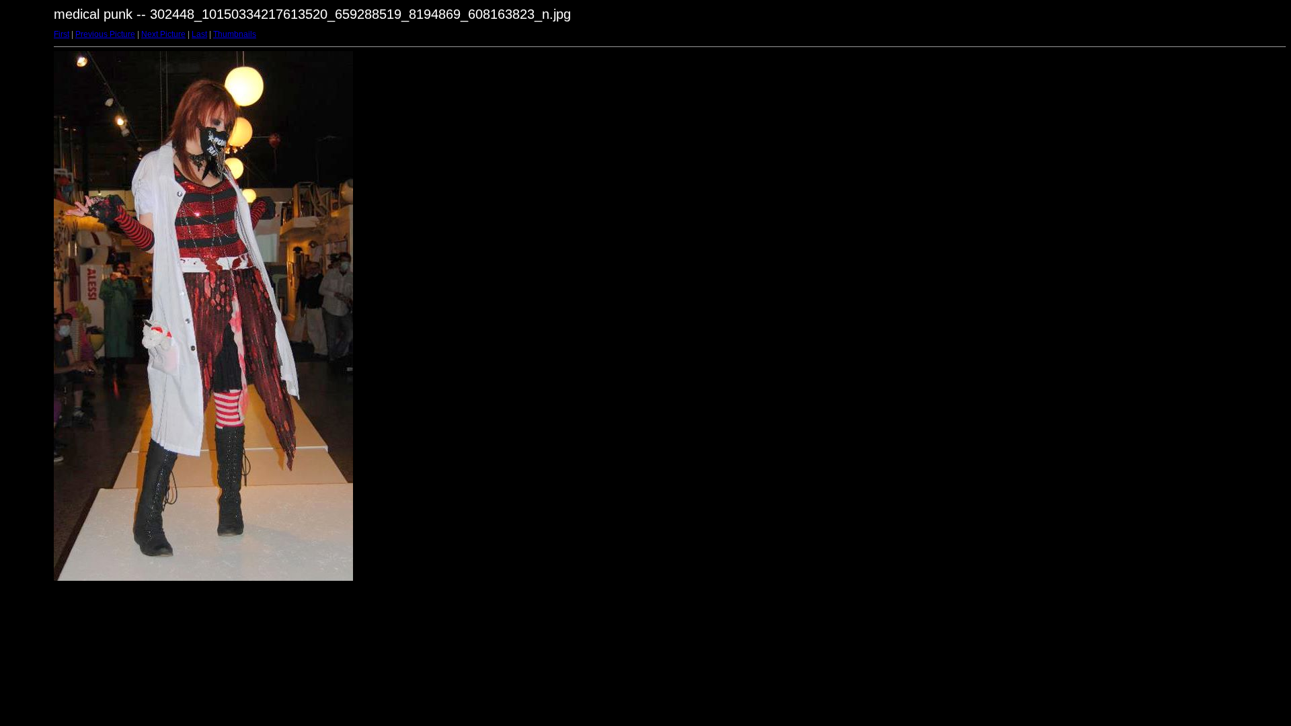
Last (199, 34)
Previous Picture (105, 34)
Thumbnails (234, 34)
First (61, 34)
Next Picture (163, 34)
